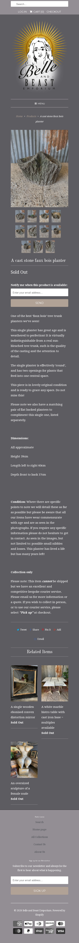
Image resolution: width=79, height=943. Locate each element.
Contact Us (39, 844)
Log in (22, 11)
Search (39, 822)
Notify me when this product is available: (39, 285)
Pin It (48, 629)
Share (36, 629)
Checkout (54, 11)
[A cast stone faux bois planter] (39, 168)
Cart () (38, 11)
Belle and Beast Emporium (37, 910)
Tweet (23, 629)
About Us (39, 851)
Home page (39, 829)
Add (59, 629)
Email (40, 639)
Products (31, 116)
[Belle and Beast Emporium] (39, 58)
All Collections (39, 837)
